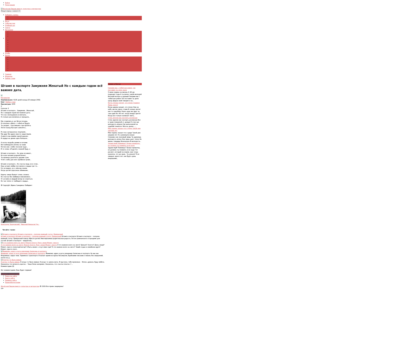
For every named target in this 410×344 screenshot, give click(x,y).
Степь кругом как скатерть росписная (122, 118)
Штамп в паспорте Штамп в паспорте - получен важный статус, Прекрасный (31, 236)
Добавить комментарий (10, 274)
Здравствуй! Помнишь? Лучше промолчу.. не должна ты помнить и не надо (124, 144)
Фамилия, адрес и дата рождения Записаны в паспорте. (23, 253)
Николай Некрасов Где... (30, 224)
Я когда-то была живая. (10, 262)
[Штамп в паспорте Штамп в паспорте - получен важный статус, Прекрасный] (32, 234)
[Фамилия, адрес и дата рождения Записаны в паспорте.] (24, 251)
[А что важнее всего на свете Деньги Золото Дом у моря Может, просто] (30, 243)
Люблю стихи (10, 102)
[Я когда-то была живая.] (11, 260)
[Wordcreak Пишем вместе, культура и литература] (21, 9)
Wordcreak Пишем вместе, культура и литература (20, 286)
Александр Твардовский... (10, 224)
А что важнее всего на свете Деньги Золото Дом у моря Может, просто (29, 245)
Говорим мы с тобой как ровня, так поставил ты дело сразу (121, 89)
